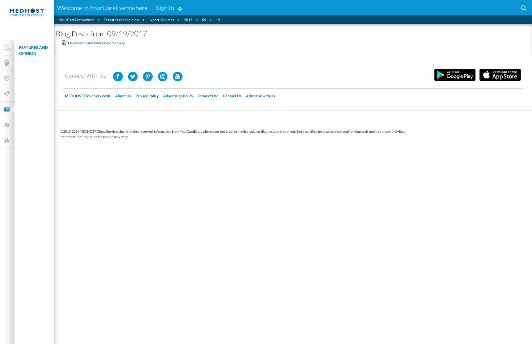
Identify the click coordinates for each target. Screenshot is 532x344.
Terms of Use (208, 96)
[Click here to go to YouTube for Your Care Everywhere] (178, 77)
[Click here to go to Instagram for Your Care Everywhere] (148, 77)
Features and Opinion (33, 50)
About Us (123, 96)
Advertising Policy (178, 96)
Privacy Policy (147, 96)
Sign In (165, 7)
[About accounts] (180, 7)
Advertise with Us (260, 96)
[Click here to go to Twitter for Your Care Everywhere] (133, 77)
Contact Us (232, 96)
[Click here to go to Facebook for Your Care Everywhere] (118, 77)
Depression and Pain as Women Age (96, 43)
